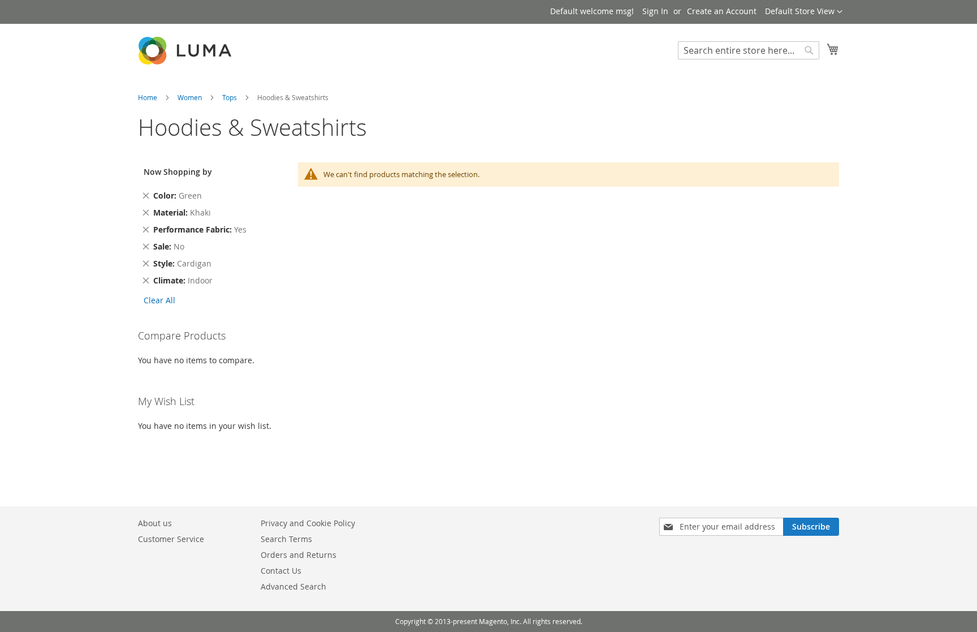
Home (148, 97)
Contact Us (281, 570)
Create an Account (721, 11)
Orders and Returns (298, 554)
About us (155, 523)
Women (191, 97)
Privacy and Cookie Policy (308, 523)
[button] (803, 12)
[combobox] (748, 50)
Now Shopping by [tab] (178, 171)
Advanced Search (293, 586)
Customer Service (171, 539)
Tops (230, 97)
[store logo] (186, 51)
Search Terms (286, 539)
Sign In (655, 11)
